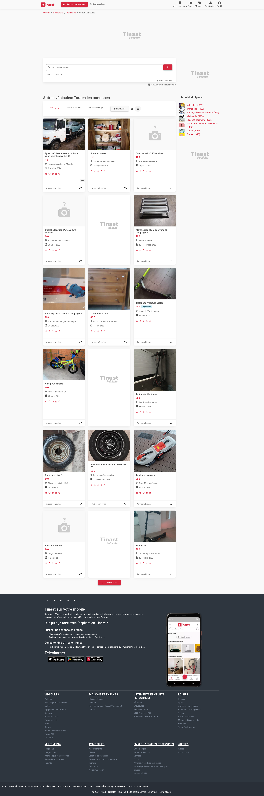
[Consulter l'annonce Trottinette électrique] (155, 369)
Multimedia (53, 744)
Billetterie (182, 723)
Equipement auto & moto (55, 709)
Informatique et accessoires (57, 756)
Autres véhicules (52, 716)
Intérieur (92, 702)
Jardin (92, 709)
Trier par (119, 109)
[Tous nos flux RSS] (81, 600)
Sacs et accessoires (142, 713)
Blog (27, 786)
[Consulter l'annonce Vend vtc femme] (64, 526)
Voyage (181, 713)
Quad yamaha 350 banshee (149, 153)
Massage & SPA (140, 773)
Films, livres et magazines (189, 709)
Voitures (48, 699)
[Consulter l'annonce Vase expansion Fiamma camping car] (64, 289)
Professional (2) (96, 108)
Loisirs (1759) (193, 130)
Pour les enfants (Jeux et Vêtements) (105, 706)
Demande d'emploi (142, 752)
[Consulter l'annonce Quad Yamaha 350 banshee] (155, 134)
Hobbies (181, 699)
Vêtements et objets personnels (149, 696)
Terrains (92, 763)
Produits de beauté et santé (146, 716)
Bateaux (48, 713)
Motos (47, 706)
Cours (136, 759)
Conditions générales (99, 786)
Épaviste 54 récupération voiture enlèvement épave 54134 (61, 154)
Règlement (51, 786)
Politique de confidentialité (72, 786)
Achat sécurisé (16, 786)
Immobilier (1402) (195, 109)
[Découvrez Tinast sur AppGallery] (94, 659)
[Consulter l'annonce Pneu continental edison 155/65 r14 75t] (109, 445)
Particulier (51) (74, 108)
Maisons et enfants (103, 694)
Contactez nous (139, 786)
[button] (219, 4)
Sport (180, 702)
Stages (137, 770)
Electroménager (96, 699)
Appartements (95, 749)
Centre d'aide (38, 786)
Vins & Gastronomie (186, 727)
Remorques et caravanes (55, 730)
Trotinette (141, 545)
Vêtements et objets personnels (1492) (202, 125)
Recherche (58, 12)
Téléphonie (49, 749)
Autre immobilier (96, 770)
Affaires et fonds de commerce (147, 763)
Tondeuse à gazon (145, 475)
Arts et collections (186, 716)
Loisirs (183, 694)
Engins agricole (51, 720)
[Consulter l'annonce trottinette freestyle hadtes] (155, 283)
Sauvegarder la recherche (163, 84)
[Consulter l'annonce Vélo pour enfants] (64, 364)
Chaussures (139, 706)
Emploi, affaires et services (154, 744)
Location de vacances (98, 756)
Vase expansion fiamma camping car (63, 313)
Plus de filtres (165, 81)
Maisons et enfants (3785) (199, 120)
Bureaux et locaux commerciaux (103, 759)
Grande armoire (98, 153)
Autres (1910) (193, 134)
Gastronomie (183, 752)
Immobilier (97, 744)
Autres (183, 744)
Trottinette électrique (146, 394)
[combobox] (104, 67)
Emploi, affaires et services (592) (203, 112)
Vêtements (138, 702)
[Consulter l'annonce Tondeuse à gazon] (155, 450)
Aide (4, 786)
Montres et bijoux (141, 709)
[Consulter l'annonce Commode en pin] (109, 289)
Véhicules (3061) (195, 105)
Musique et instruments (188, 720)
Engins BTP (49, 734)
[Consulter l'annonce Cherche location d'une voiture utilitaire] (64, 210)
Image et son (50, 752)
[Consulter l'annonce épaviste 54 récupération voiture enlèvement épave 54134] (64, 134)
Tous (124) (54, 108)
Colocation (93, 766)
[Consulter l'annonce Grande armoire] (109, 134)
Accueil (46, 12)
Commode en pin (99, 313)
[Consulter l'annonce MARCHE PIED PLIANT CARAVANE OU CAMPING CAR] (155, 210)
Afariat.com (165, 792)
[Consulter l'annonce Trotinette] (155, 526)
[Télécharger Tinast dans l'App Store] (57, 659)
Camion (48, 727)
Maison (92, 752)
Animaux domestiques (188, 706)
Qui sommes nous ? (120, 786)
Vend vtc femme (53, 545)
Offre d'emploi (140, 749)
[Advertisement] (125, 36)
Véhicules (71, 12)
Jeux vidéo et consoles (54, 759)
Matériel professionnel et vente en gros (151, 766)
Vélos (47, 723)
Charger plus (111, 583)
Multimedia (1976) (195, 116)
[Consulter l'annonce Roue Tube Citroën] (64, 450)
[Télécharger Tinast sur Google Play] (76, 659)
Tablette (48, 763)
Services (137, 756)
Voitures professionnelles (56, 702)
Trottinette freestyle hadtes (149, 303)
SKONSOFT (153, 792)
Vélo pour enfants (54, 383)
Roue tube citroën (54, 475)
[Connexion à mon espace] (80, 188)
